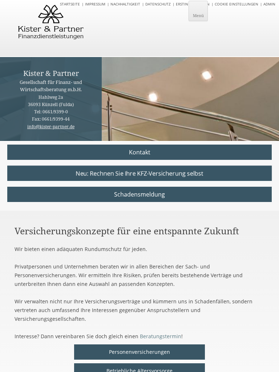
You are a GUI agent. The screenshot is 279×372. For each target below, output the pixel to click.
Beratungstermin (160, 336)
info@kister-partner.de (50, 127)
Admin (269, 4)
